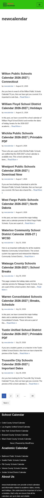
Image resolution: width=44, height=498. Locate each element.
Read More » (25, 97)
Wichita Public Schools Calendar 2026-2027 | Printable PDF (22, 137)
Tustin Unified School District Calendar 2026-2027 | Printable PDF (22, 333)
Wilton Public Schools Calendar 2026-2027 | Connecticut (17, 77)
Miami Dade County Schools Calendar (16, 439)
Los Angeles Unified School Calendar (16, 427)
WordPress (29, 443)
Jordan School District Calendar (14, 472)
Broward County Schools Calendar (15, 435)
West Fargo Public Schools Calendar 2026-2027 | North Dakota (20, 203)
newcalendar (8, 86)
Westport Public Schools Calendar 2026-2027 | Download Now (18, 170)
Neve (12, 443)
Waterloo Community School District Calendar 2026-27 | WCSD (21, 234)
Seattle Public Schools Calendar (14, 460)
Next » (6, 403)
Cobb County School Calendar (13, 423)
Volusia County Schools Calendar (14, 468)
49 (32, 396)
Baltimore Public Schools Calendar (15, 456)
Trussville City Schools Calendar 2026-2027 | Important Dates (17, 364)
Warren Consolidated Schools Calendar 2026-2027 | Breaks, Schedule (22, 300)
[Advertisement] (22, 48)
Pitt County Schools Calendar (13, 464)
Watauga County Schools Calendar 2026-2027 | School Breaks (21, 267)
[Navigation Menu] (39, 5)
